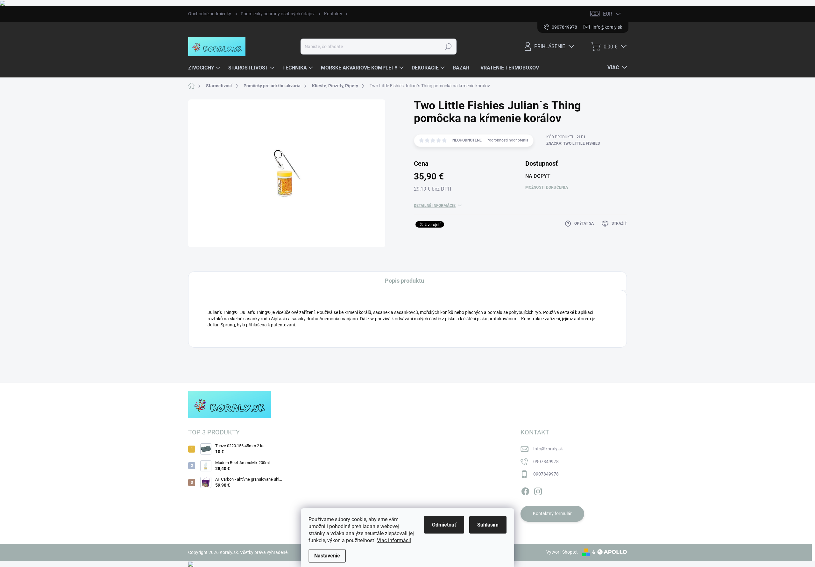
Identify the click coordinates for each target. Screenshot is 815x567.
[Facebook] (525, 490)
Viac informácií (394, 540)
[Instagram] (538, 490)
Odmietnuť (444, 525)
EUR (607, 14)
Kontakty (333, 13)
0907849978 (546, 461)
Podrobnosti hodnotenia (507, 140)
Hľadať (448, 46)
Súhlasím (488, 525)
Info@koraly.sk (548, 448)
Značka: (573, 143)
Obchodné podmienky (209, 13)
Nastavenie (327, 556)
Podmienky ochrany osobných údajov (278, 13)
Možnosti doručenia (546, 187)
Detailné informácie (435, 205)
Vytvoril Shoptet (562, 552)
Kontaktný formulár (552, 513)
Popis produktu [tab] (404, 280)
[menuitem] (205, 67)
